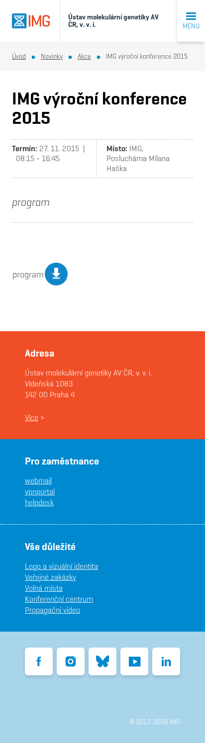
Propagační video (52, 610)
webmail (38, 480)
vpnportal (40, 491)
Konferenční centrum (59, 599)
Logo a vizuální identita (61, 566)
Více (31, 417)
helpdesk (39, 502)
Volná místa (44, 588)
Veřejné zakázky (50, 577)
